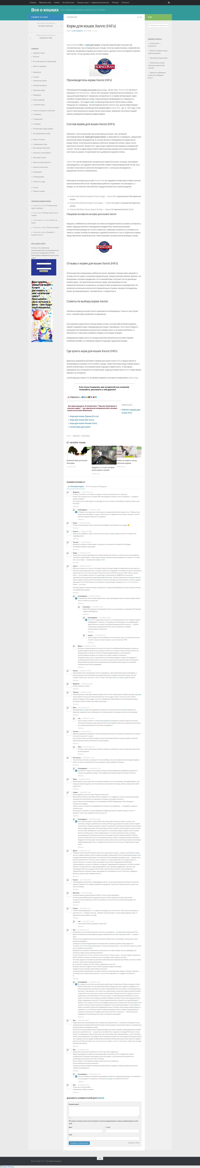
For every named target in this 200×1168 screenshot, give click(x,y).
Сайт (70, 1135)
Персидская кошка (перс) (159, 58)
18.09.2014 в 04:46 (94, 596)
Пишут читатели (39, 139)
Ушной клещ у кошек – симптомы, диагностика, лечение (157, 65)
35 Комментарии (77, 486)
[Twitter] (85, 397)
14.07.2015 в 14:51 (97, 607)
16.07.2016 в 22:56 (85, 880)
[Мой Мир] (89, 397)
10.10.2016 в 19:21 (94, 982)
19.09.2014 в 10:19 (85, 671)
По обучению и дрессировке (43, 129)
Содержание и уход (40, 144)
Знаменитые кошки (40, 81)
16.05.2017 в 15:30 (88, 921)
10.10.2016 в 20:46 (83, 1049)
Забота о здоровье (39, 66)
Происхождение (39, 100)
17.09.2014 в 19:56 (84, 523)
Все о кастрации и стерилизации (44, 61)
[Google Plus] (93, 397)
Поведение (37, 95)
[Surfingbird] (96, 397)
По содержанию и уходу (41, 133)
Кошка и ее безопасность (42, 162)
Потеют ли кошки (53, 227)
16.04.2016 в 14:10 (94, 768)
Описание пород (39, 90)
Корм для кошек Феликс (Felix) (83, 423)
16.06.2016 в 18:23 (85, 792)
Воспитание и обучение (41, 148)
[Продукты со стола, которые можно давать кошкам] (104, 455)
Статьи (35, 188)
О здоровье (37, 114)
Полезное (125, 3)
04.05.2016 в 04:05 (84, 779)
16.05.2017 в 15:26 (88, 718)
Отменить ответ (134, 1143)
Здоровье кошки (39, 53)
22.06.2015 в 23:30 (90, 646)
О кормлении (37, 119)
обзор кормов (85, 436)
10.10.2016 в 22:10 (83, 1085)
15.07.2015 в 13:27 (100, 635)
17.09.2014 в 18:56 (94, 510)
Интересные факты (40, 85)
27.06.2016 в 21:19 (84, 850)
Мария (100, 1098)
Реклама (115, 3)
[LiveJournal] (91, 397)
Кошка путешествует (40, 167)
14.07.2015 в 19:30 (104, 617)
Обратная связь (45, 3)
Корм (74, 534)
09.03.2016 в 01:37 (88, 747)
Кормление (72, 17)
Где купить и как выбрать (42, 153)
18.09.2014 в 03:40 (85, 566)
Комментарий (74, 1104)
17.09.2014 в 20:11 (86, 542)
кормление (76, 436)
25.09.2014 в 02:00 (87, 684)
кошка (98, 560)
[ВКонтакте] (83, 397)
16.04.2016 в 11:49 (88, 757)
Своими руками (38, 177)
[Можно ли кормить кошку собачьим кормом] (129, 452)
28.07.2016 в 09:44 (87, 893)
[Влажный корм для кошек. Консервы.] (79, 452)
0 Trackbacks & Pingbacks (97, 486)
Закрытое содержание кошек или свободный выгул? (157, 75)
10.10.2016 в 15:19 (83, 930)
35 (141, 17)
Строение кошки (39, 105)
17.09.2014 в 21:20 (84, 553)
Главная (33, 3)
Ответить (76, 506)
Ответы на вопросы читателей (44, 111)
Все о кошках (45, 10)
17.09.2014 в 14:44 (87, 492)
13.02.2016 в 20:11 (86, 731)
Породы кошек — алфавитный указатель (93, 3)
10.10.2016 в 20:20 (83, 1020)
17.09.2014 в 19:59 (86, 531)
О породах (37, 124)
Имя (71, 1127)
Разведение (37, 172)
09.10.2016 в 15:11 (85, 908)
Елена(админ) (77, 31)
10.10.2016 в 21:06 (94, 1074)
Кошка (137, 853)
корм (87, 45)
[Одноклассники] (87, 397)
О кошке (36, 77)
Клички (56, 3)
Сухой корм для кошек (80, 427)
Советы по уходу (39, 182)
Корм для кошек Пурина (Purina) (84, 416)
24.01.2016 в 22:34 (83, 707)
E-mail (108, 1127)
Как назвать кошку (39, 158)
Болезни (36, 57)
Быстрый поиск (68, 3)
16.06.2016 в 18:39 (94, 819)
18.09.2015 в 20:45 (86, 692)
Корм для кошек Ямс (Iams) (82, 420)
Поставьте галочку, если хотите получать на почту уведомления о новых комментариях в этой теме (103, 1122)
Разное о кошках (39, 191)
